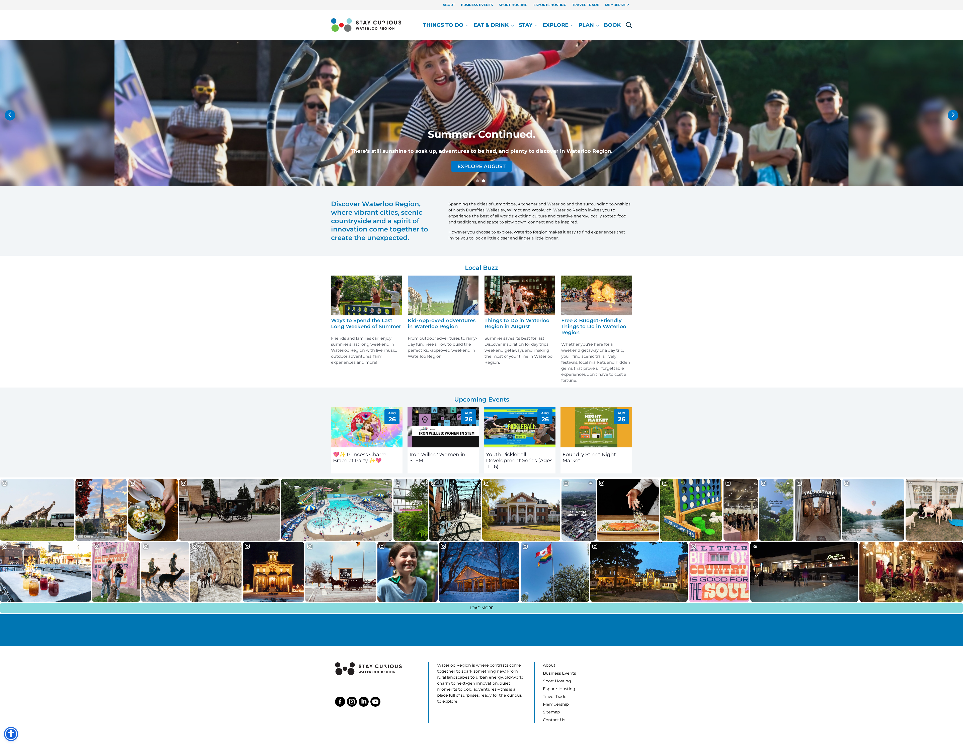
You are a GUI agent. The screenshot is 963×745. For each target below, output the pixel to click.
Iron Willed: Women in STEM (437, 457)
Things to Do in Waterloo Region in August (517, 323)
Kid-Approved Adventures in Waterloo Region (441, 323)
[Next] (953, 115)
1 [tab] (477, 180)
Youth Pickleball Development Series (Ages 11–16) (519, 460)
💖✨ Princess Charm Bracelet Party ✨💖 (359, 457)
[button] (465, 25)
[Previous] (10, 115)
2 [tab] (483, 180)
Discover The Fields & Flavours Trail (481, 166)
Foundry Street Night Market (589, 457)
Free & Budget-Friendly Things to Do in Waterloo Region (593, 326)
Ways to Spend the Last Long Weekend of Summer (366, 323)
